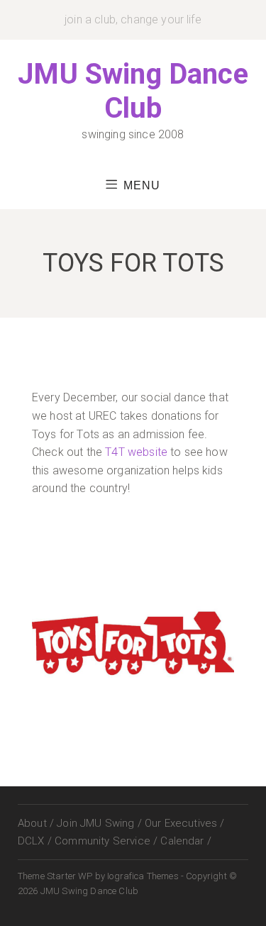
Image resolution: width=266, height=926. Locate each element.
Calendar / (185, 841)
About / (36, 823)
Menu (141, 185)
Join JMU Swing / (99, 823)
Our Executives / (185, 823)
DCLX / (35, 841)
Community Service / (106, 841)
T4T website (136, 452)
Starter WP (70, 876)
